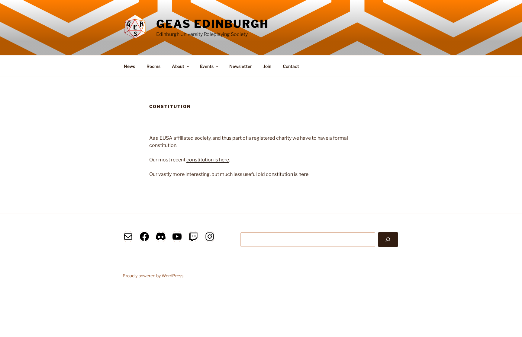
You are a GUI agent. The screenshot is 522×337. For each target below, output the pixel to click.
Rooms (153, 66)
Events (207, 66)
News (129, 66)
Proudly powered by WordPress (153, 275)
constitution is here (207, 160)
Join (267, 66)
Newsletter (240, 66)
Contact (291, 66)
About (178, 66)
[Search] (388, 239)
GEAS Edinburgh (212, 23)
